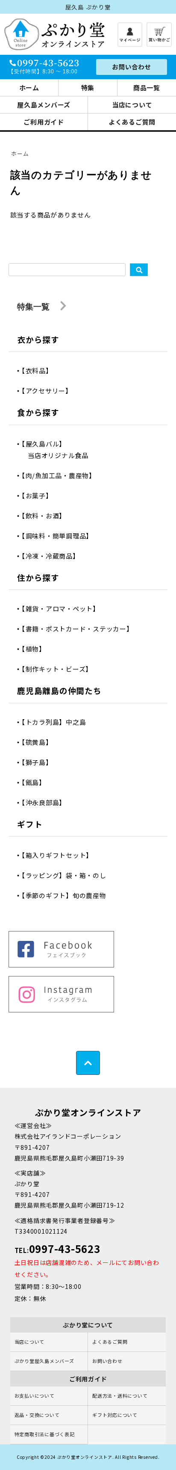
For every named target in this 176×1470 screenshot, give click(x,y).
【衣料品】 (40, 370)
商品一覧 (146, 87)
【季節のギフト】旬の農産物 (67, 895)
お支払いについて (35, 1395)
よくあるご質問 (132, 121)
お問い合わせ (107, 1360)
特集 (88, 87)
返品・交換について (37, 1414)
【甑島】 (37, 782)
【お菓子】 (40, 495)
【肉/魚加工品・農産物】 (62, 475)
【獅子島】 (40, 762)
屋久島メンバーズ (43, 104)
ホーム (29, 87)
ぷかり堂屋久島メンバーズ (44, 1360)
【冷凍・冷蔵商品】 (53, 555)
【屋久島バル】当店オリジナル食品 (58, 449)
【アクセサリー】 (50, 390)
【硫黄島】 (40, 742)
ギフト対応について (115, 1414)
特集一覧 (34, 306)
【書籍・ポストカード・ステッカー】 (80, 628)
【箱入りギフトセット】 (60, 855)
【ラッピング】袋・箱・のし (67, 875)
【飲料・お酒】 (47, 515)
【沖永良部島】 (47, 802)
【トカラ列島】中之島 (57, 721)
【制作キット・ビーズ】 (60, 668)
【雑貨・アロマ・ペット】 (64, 608)
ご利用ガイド (43, 121)
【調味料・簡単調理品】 (60, 535)
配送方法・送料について (119, 1395)
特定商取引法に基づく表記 (45, 1434)
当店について (132, 104)
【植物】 (37, 648)
